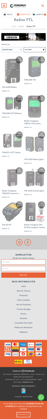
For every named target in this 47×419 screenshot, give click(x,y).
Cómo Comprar (23, 300)
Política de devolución (23, 327)
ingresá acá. (28, 382)
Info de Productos (23, 304)
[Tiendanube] (23, 371)
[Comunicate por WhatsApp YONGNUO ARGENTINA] (41, 397)
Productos (23, 295)
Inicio (14, 26)
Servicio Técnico (23, 291)
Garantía (23, 318)
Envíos (23, 314)
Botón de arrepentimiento (23, 386)
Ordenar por (5, 44)
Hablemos (23, 332)
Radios (21, 26)
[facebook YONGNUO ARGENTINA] (27, 242)
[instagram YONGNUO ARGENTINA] (19, 242)
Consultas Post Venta (23, 323)
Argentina (27, 396)
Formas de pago (23, 309)
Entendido (23, 415)
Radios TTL (6, 91)
